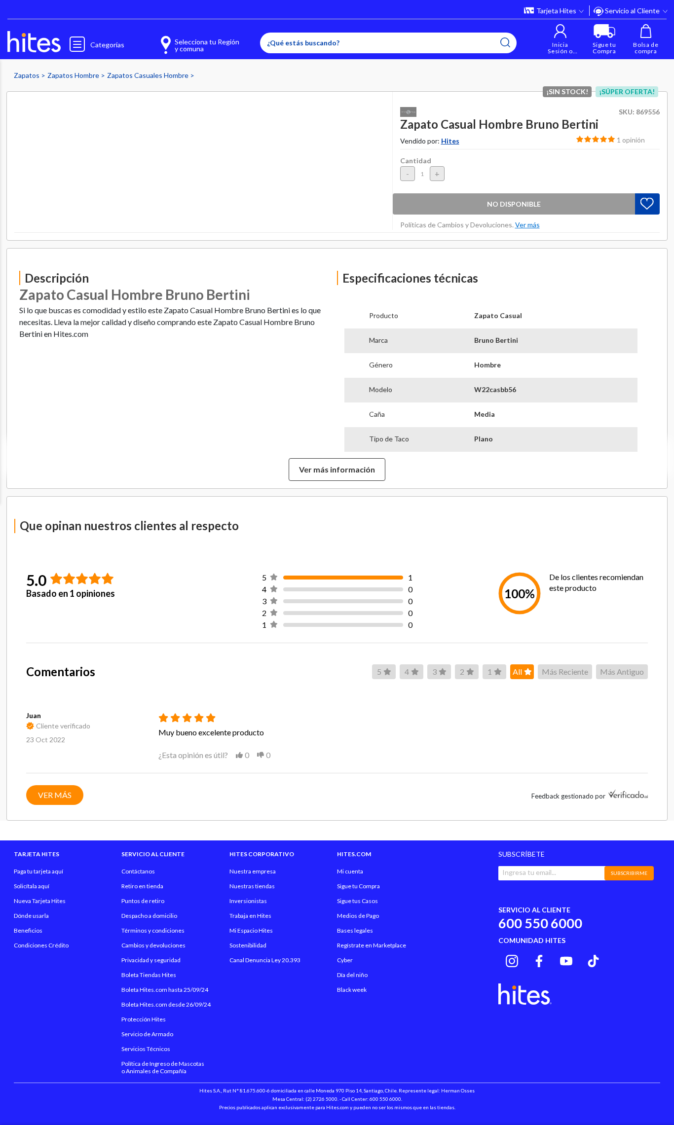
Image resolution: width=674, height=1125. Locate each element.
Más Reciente (565, 671)
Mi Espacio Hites (251, 930)
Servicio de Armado (147, 1034)
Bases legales (355, 930)
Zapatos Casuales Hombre (148, 75)
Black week (352, 989)
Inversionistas (248, 901)
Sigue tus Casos (357, 901)
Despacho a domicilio (149, 915)
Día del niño (352, 975)
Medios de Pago (358, 915)
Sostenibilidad (247, 945)
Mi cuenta (350, 871)
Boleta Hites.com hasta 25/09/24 (164, 989)
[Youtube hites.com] (566, 959)
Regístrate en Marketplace (371, 945)
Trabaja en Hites (250, 915)
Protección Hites (143, 1019)
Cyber (345, 960)
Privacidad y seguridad (151, 960)
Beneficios (28, 930)
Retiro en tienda (142, 886)
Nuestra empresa (252, 871)
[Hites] (34, 42)
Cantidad (415, 160)
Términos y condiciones (153, 930)
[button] (560, 39)
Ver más (55, 794)
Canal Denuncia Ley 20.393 (264, 960)
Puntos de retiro (142, 901)
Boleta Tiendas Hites (148, 975)
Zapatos (27, 75)
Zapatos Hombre (74, 75)
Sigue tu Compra (358, 886)
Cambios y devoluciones (153, 945)
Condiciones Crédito (41, 945)
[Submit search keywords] (505, 42)
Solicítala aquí (31, 886)
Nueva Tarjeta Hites (40, 901)
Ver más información (337, 469)
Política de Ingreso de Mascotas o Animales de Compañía (162, 1067)
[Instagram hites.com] (512, 959)
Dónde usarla (31, 915)
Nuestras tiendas (252, 886)
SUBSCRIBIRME (629, 873)
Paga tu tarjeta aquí (38, 871)
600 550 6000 (540, 923)
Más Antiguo (622, 671)
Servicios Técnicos (145, 1048)
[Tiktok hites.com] (593, 959)
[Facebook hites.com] (539, 959)
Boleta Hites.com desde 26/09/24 (166, 1004)
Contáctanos (138, 871)
